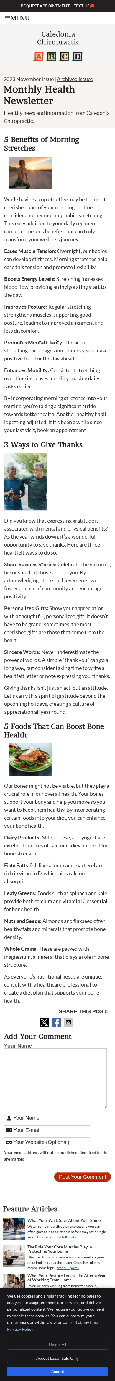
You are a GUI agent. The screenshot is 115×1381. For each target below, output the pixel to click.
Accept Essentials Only (57, 1358)
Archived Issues (75, 79)
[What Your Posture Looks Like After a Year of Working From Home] (14, 1285)
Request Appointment (45, 6)
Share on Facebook (57, 1022)
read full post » (65, 1237)
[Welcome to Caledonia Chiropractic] (57, 63)
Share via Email (69, 1022)
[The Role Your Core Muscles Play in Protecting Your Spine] (14, 1257)
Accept (57, 1371)
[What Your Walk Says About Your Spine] (14, 1230)
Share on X (45, 1022)
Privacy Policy (20, 1329)
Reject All (57, 1344)
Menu (20, 18)
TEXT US (82, 6)
